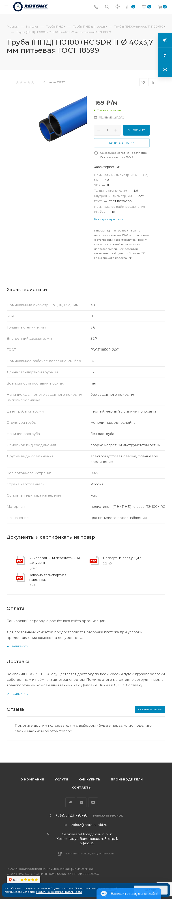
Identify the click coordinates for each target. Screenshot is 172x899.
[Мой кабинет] (118, 7)
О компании (32, 779)
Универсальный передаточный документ (54, 560)
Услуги (61, 779)
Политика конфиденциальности (89, 853)
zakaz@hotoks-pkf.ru (89, 825)
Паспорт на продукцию (122, 558)
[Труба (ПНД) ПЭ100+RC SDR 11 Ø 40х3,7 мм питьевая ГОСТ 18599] (51, 127)
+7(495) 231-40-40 (72, 815)
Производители (127, 779)
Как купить (90, 779)
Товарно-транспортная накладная (47, 577)
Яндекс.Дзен (93, 802)
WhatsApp (81, 802)
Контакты (82, 787)
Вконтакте (70, 802)
